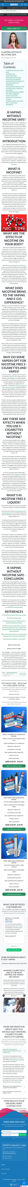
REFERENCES (9, 104)
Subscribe (23, 1134)
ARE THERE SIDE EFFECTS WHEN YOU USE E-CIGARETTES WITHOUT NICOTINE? (15, 93)
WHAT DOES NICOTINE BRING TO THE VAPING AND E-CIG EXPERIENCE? (15, 82)
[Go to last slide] (3, 995)
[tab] (12, 1022)
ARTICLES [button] (3, 1173)
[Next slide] (24, 995)
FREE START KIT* (14, 28)
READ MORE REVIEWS (14, 950)
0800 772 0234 (8, 1156)
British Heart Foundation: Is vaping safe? (14, 639)
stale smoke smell (15, 1082)
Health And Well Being (11, 10)
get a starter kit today (16, 607)
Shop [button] (3, 1165)
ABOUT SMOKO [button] (5, 1169)
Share (23, 674)
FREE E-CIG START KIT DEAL (14, 766)
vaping (10, 376)
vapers (24, 311)
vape (15, 307)
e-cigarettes (17, 474)
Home (2, 10)
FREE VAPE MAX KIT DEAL (14, 894)
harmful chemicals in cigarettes (16, 1059)
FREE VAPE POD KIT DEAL (14, 829)
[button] (4, 4)
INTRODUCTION (10, 74)
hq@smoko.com (8, 1158)
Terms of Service (19, 1137)
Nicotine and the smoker (15, 618)
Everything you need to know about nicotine (15, 615)
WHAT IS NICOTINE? (11, 75)
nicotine (14, 164)
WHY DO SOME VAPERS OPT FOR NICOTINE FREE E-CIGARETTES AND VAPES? (15, 88)
